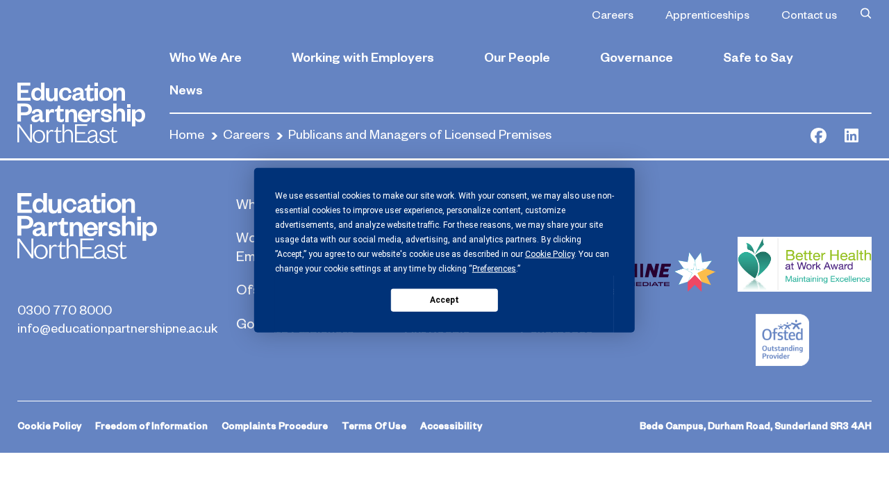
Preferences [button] (494, 269)
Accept (444, 299)
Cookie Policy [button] (549, 254)
